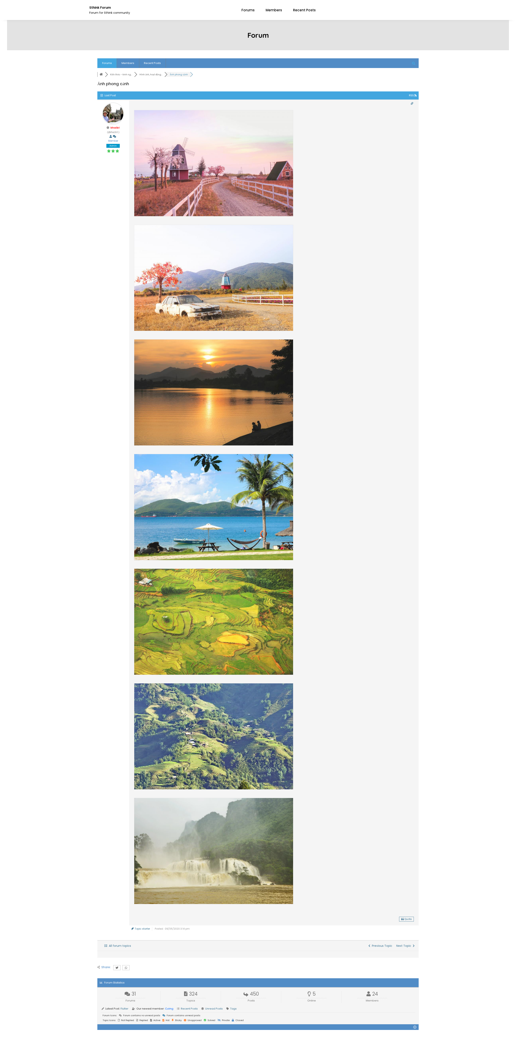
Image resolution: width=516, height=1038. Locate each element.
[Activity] (114, 136)
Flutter (124, 1009)
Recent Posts (304, 10)
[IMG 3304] (214, 560)
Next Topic (404, 946)
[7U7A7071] (214, 904)
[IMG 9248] (214, 330)
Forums (248, 10)
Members (274, 10)
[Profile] (110, 136)
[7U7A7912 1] (214, 789)
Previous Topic (381, 946)
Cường (169, 1009)
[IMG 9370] (214, 216)
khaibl (115, 128)
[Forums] (101, 74)
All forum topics (119, 946)
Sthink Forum (100, 7)
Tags (233, 1009)
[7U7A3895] (214, 445)
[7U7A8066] (214, 674)
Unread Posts (214, 1009)
